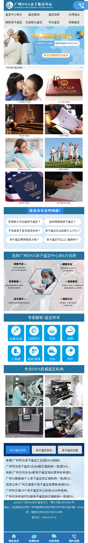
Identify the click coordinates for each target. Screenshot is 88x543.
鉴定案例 (33, 14)
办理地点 (74, 14)
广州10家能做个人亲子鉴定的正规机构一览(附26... (39, 478)
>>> (81, 68)
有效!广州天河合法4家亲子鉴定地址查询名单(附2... (39, 472)
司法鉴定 (54, 22)
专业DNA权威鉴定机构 (44, 369)
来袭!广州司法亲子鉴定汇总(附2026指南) (33, 460)
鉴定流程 (54, 14)
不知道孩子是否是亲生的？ (24, 230)
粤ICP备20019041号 (62, 502)
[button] (40, 60)
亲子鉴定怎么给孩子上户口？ (62, 230)
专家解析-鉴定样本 (44, 317)
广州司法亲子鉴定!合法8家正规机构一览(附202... (38, 466)
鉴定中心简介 (13, 14)
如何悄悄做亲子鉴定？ (62, 221)
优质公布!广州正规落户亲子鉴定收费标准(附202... (39, 484)
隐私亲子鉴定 (13, 22)
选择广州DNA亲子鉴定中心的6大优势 (44, 255)
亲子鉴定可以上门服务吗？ (62, 239)
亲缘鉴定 (74, 22)
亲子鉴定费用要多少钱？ (24, 239)
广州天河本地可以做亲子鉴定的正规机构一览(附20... (40, 496)
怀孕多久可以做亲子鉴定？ (24, 221)
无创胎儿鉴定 (34, 22)
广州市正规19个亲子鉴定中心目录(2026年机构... (37, 490)
